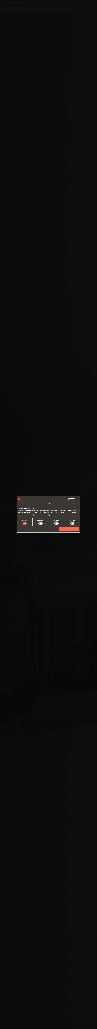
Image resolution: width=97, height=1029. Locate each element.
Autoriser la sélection (48, 529)
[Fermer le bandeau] (78, 499)
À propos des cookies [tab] (69, 503)
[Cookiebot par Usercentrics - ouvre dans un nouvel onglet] (69, 499)
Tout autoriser (68, 529)
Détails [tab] (48, 503)
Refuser (28, 529)
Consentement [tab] (27, 503)
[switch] (40, 523)
